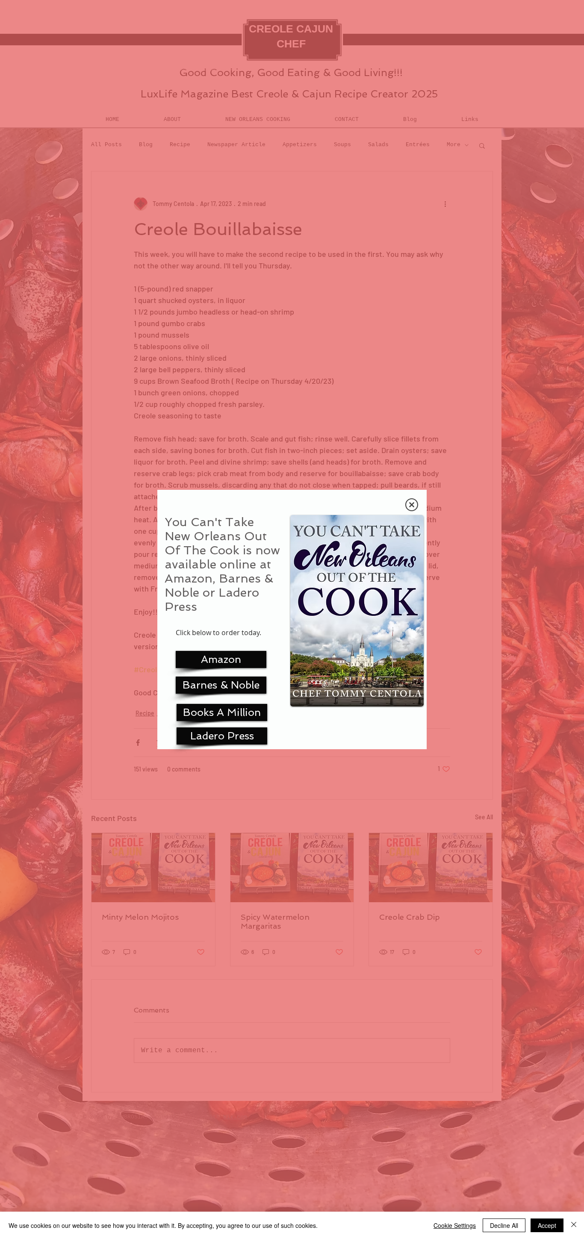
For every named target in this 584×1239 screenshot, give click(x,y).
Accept (547, 1225)
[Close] (574, 1225)
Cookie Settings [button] (455, 1225)
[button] (411, 504)
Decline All (504, 1225)
